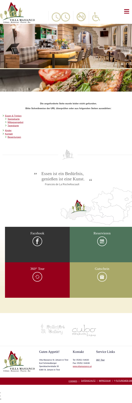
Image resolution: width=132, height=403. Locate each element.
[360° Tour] (37, 281)
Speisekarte (14, 119)
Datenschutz (88, 381)
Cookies (73, 381)
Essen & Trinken (13, 116)
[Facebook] (37, 245)
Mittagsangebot (15, 122)
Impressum (105, 381)
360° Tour (100, 360)
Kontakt (9, 134)
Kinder (8, 130)
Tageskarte (13, 125)
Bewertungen (14, 137)
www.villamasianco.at (82, 366)
